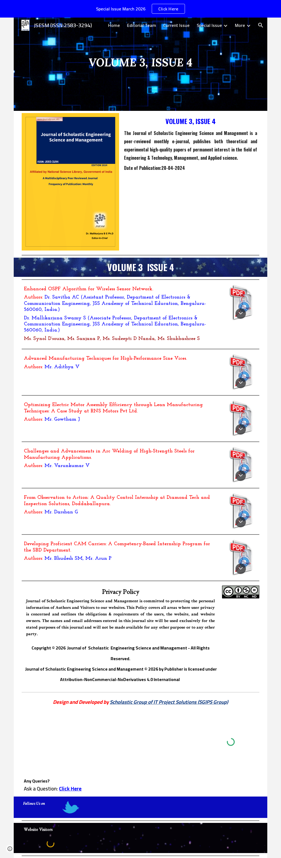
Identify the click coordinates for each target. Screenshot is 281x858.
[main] (140, 64)
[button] (260, 25)
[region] (140, 9)
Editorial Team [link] (141, 25)
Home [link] (114, 25)
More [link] (240, 25)
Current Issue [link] (176, 25)
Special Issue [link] (209, 25)
